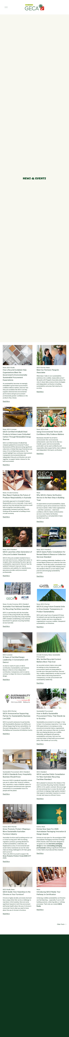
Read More (6, 401)
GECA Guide (11, 367)
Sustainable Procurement (45, 711)
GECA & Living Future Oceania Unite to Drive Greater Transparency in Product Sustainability (51, 609)
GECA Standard (12, 549)
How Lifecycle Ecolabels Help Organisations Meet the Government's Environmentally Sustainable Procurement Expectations (15, 375)
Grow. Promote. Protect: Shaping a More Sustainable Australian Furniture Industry (16, 831)
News (4, 367)
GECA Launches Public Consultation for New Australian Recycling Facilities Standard (51, 776)
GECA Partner (41, 367)
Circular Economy (12, 493)
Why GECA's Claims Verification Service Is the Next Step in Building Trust (50, 497)
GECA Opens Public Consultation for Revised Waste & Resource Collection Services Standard (51, 554)
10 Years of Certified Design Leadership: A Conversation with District (15, 659)
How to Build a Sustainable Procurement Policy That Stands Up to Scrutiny (51, 716)
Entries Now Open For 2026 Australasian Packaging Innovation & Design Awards (51, 831)
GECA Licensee (11, 429)
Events (5, 711)
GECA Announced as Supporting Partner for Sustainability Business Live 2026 (16, 716)
